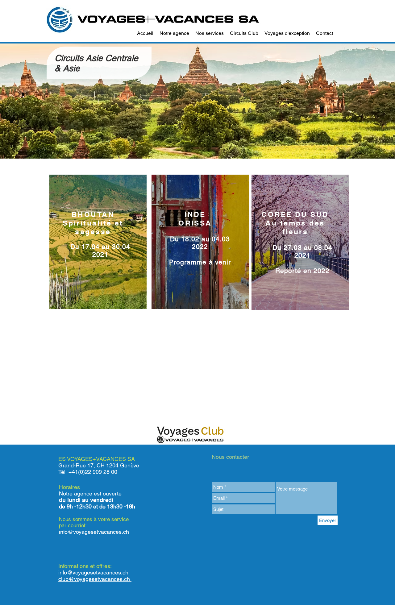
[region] (98, 242)
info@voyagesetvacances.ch (94, 531)
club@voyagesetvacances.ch (94, 579)
